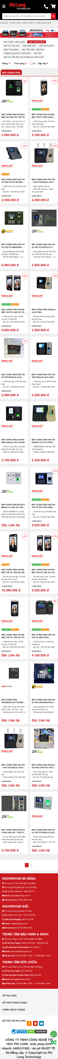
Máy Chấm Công (36, 42)
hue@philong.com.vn (19, 923)
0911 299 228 (26, 970)
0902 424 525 (35, 975)
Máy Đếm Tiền (29, 45)
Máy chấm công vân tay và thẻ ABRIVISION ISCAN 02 (43, 702)
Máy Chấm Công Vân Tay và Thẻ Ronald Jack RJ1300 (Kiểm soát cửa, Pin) (13, 378)
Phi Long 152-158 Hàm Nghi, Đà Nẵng (19, 883)
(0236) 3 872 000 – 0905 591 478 (34, 943)
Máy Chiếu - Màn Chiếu (14, 42)
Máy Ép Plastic (46, 45)
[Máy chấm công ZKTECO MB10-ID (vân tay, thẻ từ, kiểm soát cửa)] (13, 88)
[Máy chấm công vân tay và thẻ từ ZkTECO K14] (44, 218)
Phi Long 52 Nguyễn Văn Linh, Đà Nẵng (20, 887)
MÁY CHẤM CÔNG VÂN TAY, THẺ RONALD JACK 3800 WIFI (43, 377)
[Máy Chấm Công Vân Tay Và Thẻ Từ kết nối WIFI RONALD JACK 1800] (13, 153)
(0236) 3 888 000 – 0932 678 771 (21, 891)
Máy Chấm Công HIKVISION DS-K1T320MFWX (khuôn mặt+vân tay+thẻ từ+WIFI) (13, 703)
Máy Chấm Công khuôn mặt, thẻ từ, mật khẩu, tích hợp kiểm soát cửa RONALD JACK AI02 (43, 118)
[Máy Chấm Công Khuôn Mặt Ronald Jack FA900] (13, 413)
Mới (34, 63)
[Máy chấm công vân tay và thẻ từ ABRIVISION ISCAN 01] (13, 218)
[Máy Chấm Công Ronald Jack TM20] (44, 283)
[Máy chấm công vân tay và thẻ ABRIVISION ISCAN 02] (44, 673)
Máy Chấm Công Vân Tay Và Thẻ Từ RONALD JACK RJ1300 (43, 832)
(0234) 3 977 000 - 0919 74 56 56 (21, 915)
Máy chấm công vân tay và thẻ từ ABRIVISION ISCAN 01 (13, 247)
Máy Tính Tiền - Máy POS (33, 49)
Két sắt (37, 53)
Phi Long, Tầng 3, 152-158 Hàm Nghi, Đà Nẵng (23, 939)
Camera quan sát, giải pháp (17, 53)
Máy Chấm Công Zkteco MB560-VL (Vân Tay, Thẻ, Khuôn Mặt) (13, 507)
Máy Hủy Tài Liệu (11, 45)
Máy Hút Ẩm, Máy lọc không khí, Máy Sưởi (23, 57)
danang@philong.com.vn (20, 895)
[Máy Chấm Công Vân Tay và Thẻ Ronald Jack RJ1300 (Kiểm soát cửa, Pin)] (13, 348)
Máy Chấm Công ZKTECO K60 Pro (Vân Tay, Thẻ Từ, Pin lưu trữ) (44, 767)
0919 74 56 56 (27, 919)
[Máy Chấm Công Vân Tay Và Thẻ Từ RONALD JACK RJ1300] (44, 803)
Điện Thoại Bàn (11, 49)
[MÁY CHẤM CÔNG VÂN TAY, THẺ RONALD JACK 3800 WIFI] (44, 348)
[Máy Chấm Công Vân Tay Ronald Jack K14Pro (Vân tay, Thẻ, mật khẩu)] (44, 413)
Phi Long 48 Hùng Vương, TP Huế (18, 911)
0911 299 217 (35, 947)
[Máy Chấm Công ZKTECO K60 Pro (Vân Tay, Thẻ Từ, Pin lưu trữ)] (44, 738)
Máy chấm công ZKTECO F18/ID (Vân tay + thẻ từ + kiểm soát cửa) (13, 832)
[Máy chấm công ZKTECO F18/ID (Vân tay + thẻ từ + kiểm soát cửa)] (13, 803)
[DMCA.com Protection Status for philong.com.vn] (37, 1031)
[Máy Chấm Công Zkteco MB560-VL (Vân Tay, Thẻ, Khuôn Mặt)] (13, 478)
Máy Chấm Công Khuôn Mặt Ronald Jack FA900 (13, 441)
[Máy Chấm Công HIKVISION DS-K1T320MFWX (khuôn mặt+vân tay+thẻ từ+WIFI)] (13, 673)
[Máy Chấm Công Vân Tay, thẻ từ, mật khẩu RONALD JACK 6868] (44, 608)
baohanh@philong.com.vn (21, 951)
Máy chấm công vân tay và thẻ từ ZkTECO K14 (43, 245)
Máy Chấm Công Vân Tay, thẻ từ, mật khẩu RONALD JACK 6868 (43, 637)
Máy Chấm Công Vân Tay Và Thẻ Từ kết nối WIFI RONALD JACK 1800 (13, 182)
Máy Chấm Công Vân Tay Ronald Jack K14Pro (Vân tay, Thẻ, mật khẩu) (43, 442)
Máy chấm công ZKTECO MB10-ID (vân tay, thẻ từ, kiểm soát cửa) (13, 117)
